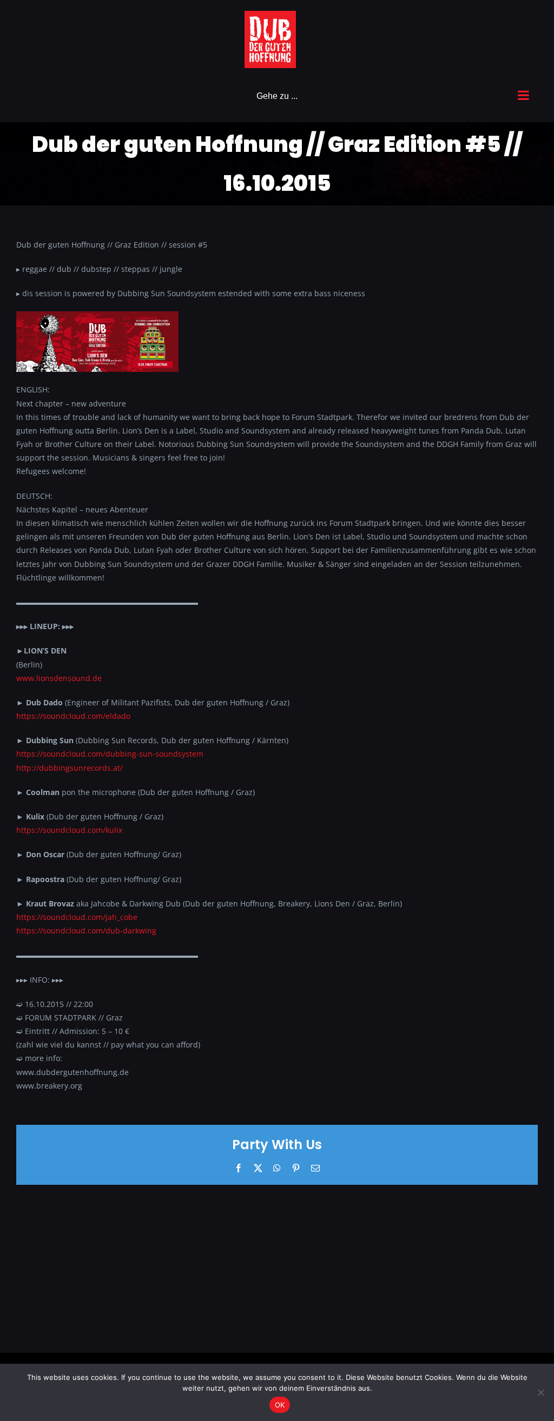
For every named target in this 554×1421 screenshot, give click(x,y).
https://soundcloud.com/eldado (73, 716)
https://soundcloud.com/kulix (69, 830)
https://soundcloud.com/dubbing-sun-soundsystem (109, 754)
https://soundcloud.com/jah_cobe (76, 917)
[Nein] (540, 1392)
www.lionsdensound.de (59, 678)
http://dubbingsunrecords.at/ (69, 768)
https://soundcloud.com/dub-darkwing (86, 930)
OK (280, 1404)
